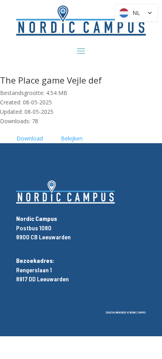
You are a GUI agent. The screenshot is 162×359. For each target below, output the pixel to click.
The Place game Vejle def (51, 80)
